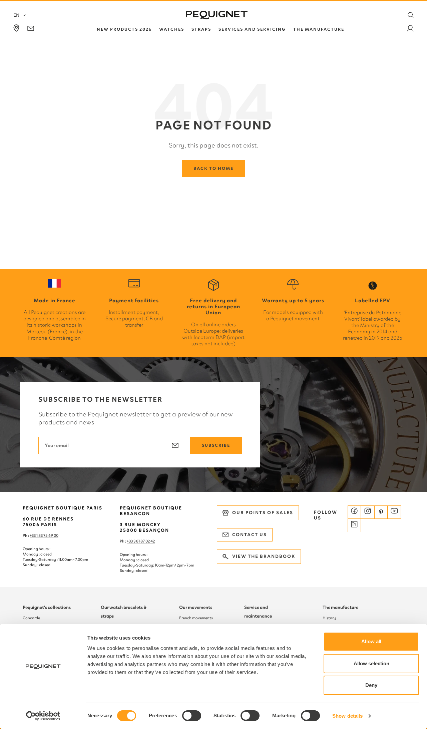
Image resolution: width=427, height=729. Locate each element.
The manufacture (340, 607)
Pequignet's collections (47, 607)
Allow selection (371, 663)
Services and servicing (252, 29)
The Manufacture (318, 29)
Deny (371, 685)
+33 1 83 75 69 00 (44, 535)
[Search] (411, 15)
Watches (171, 29)
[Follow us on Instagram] (367, 512)
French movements (196, 618)
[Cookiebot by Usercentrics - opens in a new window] (43, 716)
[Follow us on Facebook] (354, 512)
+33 (130, 541)
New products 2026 (124, 29)
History (329, 618)
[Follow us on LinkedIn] (354, 525)
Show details (347, 716)
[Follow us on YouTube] (394, 512)
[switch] (191, 715)
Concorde (31, 618)
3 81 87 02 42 (144, 541)
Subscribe (216, 445)
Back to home (213, 168)
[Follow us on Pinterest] (381, 512)
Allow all (371, 641)
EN (16, 15)
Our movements (195, 607)
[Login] (410, 29)
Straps (201, 29)
